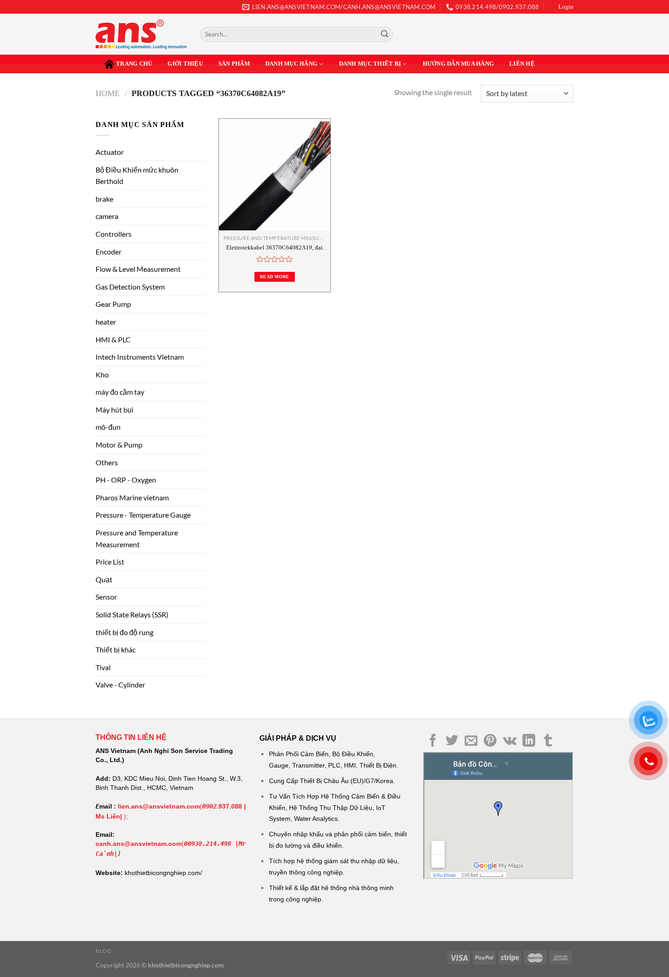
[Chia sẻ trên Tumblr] (548, 741)
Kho (102, 374)
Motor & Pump (119, 444)
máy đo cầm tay (120, 391)
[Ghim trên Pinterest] (490, 741)
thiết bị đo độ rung (124, 632)
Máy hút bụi (114, 409)
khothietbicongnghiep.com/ (163, 872)
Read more (274, 276)
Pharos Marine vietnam (132, 497)
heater (106, 321)
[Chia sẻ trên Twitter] (452, 741)
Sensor (106, 596)
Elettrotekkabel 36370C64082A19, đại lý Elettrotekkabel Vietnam (274, 248)
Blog (104, 950)
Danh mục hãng (291, 64)
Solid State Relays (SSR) (132, 614)
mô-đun (108, 426)
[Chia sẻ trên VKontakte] (510, 741)
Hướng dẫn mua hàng (458, 64)
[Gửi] (384, 34)
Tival (103, 667)
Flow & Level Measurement (138, 269)
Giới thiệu (185, 64)
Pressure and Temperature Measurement (137, 538)
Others (107, 462)
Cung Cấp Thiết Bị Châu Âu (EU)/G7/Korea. (332, 780)
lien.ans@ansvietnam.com (159, 806)
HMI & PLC (113, 339)
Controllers (114, 233)
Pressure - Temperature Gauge (143, 514)
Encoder (109, 251)
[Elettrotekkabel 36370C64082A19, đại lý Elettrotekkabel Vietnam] (274, 174)
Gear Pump (113, 304)
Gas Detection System (130, 286)
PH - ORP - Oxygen (126, 479)
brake (104, 198)
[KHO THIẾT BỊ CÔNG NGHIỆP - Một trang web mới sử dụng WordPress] (141, 34)
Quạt (104, 579)
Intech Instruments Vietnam (140, 356)
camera (107, 216)
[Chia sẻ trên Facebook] (432, 741)
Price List (110, 561)
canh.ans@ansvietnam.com (139, 843)
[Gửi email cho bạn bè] (471, 741)
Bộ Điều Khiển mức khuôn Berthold (137, 175)
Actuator (110, 152)
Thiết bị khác (116, 649)
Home (108, 93)
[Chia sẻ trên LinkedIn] (528, 741)
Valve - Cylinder (120, 684)
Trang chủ (134, 64)
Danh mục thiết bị (370, 64)
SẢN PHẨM (234, 64)
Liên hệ (522, 64)
